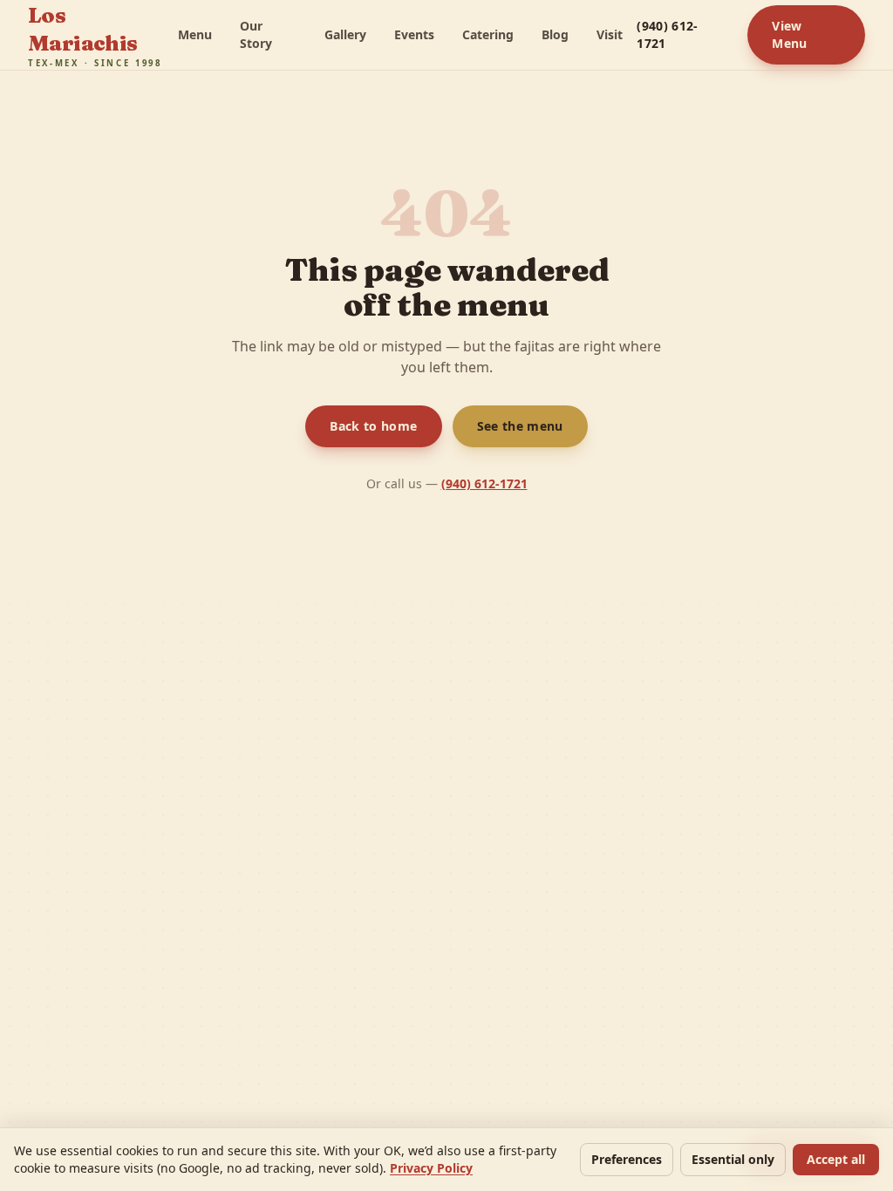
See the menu (519, 426)
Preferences (617, 1159)
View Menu (790, 34)
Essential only (728, 1159)
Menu (192, 34)
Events (406, 34)
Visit (605, 34)
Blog (550, 34)
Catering (482, 34)
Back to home (372, 426)
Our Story (254, 34)
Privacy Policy (436, 1167)
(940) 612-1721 (668, 34)
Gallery (336, 34)
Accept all (834, 1159)
